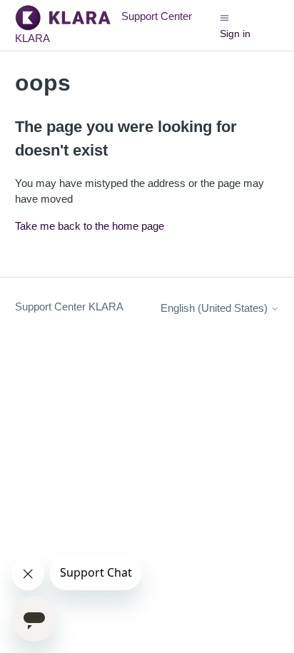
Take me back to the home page (89, 226)
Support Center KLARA (69, 306)
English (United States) (215, 308)
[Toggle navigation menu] (224, 17)
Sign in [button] (235, 33)
